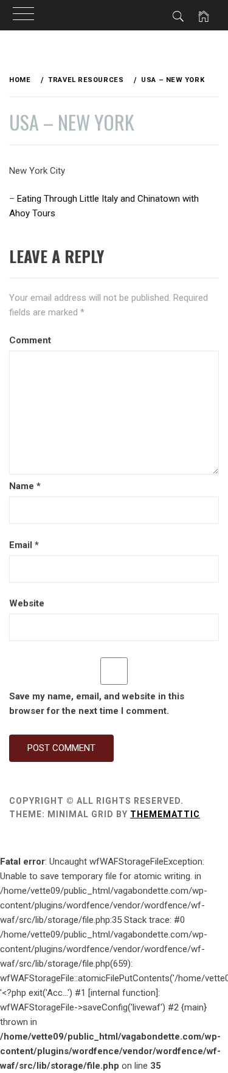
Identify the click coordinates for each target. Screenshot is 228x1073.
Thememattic (165, 814)
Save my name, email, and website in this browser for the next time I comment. (96, 703)
